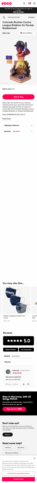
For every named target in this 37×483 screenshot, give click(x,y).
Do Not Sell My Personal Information (18, 473)
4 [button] (25, 83)
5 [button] (32, 83)
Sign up (7, 434)
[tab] (10, 350)
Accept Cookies (18, 479)
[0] (29, 3)
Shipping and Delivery (11, 453)
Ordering (8, 447)
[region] (18, 469)
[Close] (34, 458)
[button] (9, 384)
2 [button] (11, 83)
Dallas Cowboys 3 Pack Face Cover (14, 317)
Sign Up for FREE (14, 409)
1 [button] (4, 83)
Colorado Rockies (14, 17)
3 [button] (18, 83)
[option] (18, 10)
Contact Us (20, 447)
